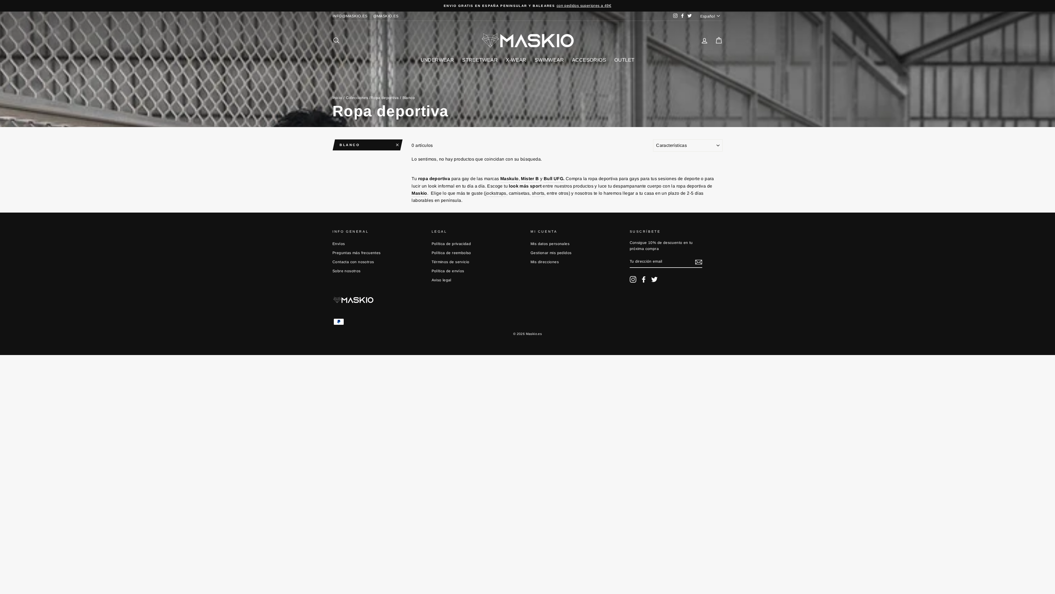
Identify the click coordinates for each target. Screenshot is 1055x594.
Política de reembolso (451, 253)
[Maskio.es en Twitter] (654, 279)
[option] (671, 6)
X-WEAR (516, 60)
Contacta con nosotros (353, 262)
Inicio (337, 98)
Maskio (419, 193)
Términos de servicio (451, 262)
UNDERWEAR (437, 60)
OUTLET (624, 60)
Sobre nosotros (346, 271)
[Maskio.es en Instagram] (633, 279)
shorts (538, 193)
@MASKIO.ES (386, 16)
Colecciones (357, 98)
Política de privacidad (451, 244)
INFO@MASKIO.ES (350, 16)
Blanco (350, 145)
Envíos (338, 244)
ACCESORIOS (589, 60)
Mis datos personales (550, 244)
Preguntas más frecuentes (356, 253)
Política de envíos (448, 271)
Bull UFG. (554, 178)
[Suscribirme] (698, 261)
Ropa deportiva (385, 98)
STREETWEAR (480, 60)
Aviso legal (441, 280)
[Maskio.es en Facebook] (643, 279)
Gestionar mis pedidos (551, 253)
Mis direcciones (545, 262)
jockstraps (495, 193)
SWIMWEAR (549, 60)
